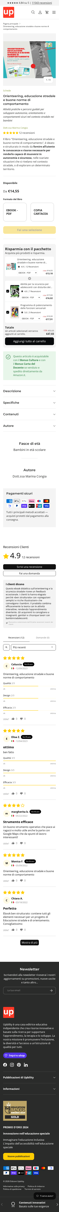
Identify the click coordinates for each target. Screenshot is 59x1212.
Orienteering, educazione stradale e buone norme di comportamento (26, 27)
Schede (7, 90)
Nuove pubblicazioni (19, 1156)
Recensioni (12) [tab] (16, 637)
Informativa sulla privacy (14, 1186)
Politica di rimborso (36, 1186)
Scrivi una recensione (29, 567)
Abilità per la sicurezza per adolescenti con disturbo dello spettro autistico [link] (36, 286)
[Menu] (54, 12)
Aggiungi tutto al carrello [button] (29, 341)
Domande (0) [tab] (42, 637)
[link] (11, 266)
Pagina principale (10, 23)
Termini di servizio (33, 1189)
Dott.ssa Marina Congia (15, 127)
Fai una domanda (29, 573)
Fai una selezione (29, 230)
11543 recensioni (42, 3)
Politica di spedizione (12, 1189)
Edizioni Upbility (17, 1181)
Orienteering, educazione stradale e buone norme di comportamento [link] (31, 261)
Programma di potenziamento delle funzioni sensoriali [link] (36, 307)
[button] (47, 12)
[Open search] (6, 647)
